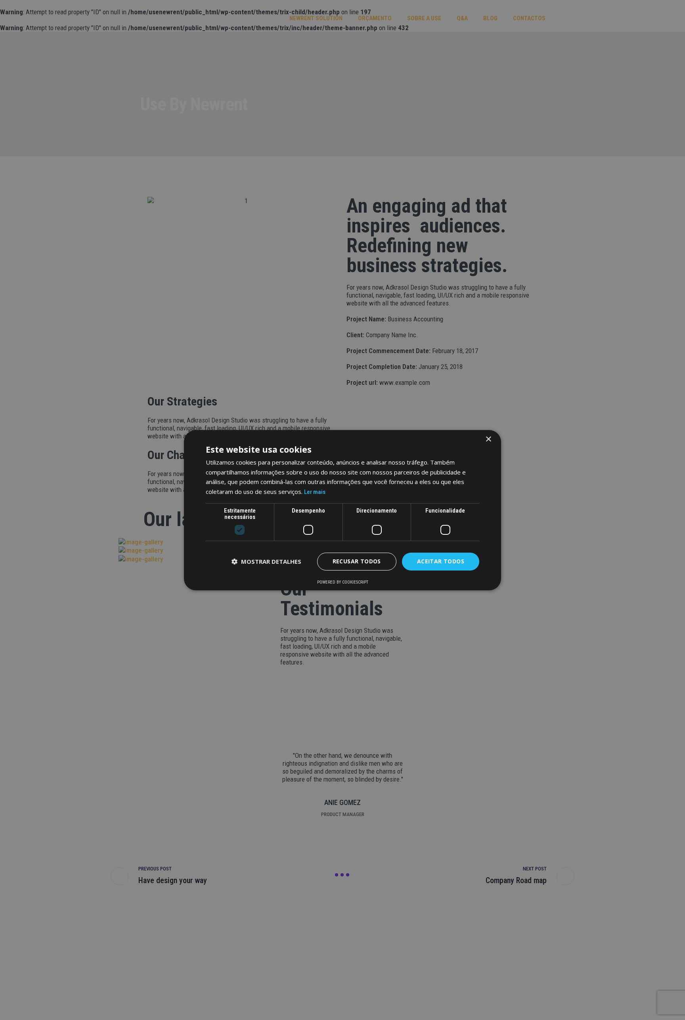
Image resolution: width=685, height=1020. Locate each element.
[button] (266, 561)
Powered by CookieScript (342, 582)
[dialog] (342, 510)
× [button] (488, 439)
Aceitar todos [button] (440, 561)
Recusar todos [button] (357, 561)
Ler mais (314, 492)
